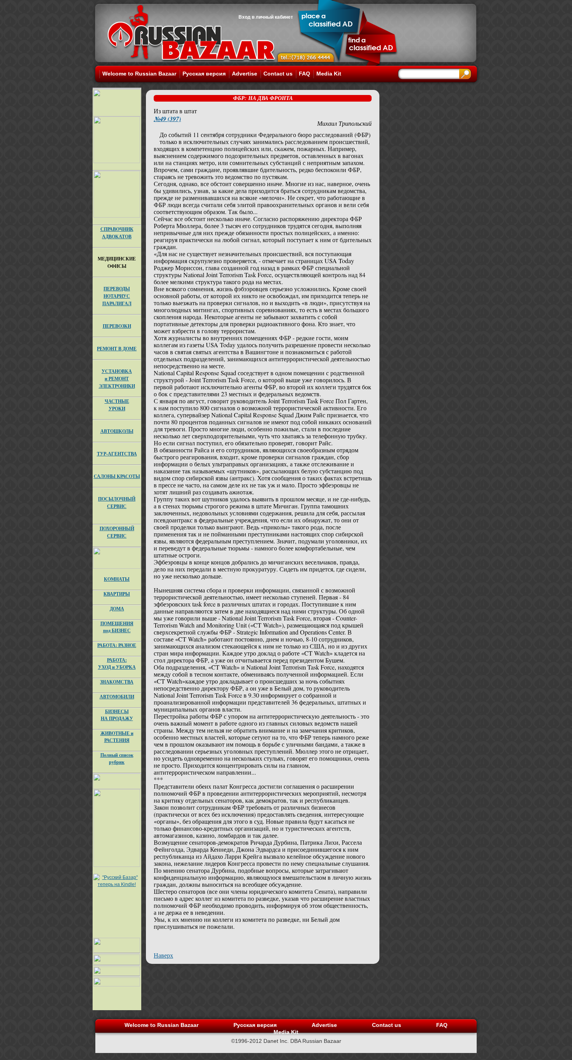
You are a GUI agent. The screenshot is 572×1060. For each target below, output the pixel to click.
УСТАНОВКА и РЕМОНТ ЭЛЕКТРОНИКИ (117, 378)
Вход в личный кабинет (266, 17)
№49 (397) (167, 118)
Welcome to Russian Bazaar (139, 73)
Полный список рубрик (116, 758)
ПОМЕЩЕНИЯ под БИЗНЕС (116, 627)
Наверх (163, 955)
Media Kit (328, 73)
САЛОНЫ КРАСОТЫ (117, 476)
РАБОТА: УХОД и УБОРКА (117, 663)
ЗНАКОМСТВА (116, 682)
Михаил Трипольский (344, 123)
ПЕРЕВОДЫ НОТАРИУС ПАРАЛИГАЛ (117, 296)
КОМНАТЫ (117, 579)
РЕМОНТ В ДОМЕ (117, 348)
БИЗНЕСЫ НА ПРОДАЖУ (117, 715)
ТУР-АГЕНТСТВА (117, 453)
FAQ (304, 73)
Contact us (278, 73)
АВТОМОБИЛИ (117, 696)
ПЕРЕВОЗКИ (117, 326)
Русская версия (204, 73)
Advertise (244, 73)
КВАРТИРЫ (117, 594)
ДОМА (117, 608)
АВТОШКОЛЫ (116, 431)
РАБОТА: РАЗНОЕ (116, 645)
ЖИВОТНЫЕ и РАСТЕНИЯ (116, 737)
